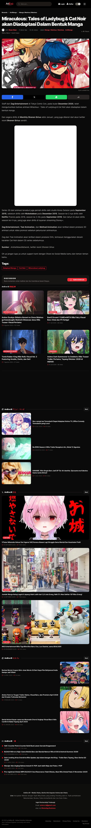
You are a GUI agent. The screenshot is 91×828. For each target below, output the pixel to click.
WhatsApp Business (48, 808)
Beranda (4, 12)
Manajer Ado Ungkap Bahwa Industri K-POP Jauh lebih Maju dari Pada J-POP (33, 766)
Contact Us (76, 821)
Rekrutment (56, 821)
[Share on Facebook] (12, 97)
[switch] (78, 4)
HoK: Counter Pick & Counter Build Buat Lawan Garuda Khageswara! (30, 746)
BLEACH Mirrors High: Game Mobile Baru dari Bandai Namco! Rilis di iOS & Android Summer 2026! (41, 752)
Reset (87, 31)
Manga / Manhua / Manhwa (28, 12)
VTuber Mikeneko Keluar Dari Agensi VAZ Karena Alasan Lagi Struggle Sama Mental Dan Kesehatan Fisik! (41, 542)
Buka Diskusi (78, 280)
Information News (10, 312)
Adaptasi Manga (9, 268)
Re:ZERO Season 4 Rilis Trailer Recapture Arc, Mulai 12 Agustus (56, 447)
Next (86, 409)
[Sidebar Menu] (84, 4)
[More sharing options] (78, 97)
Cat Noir (22, 268)
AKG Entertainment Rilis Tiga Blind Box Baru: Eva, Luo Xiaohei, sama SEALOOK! (31, 646)
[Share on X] (34, 97)
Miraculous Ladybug (36, 268)
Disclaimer (85, 821)
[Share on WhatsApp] (56, 97)
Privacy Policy (67, 821)
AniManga (13, 12)
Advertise (48, 821)
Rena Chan (13, 30)
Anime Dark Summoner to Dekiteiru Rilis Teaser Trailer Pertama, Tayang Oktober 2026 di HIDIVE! (68, 359)
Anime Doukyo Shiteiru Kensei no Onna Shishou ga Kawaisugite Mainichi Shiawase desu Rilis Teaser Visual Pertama (22, 319)
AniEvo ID (14, 409)
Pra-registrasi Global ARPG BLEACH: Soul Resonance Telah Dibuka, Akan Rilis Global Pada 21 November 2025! (46, 772)
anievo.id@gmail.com (48, 805)
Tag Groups (85, 823)
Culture (6, 537)
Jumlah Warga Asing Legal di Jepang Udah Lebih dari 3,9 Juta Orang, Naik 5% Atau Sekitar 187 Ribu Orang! (42, 594)
